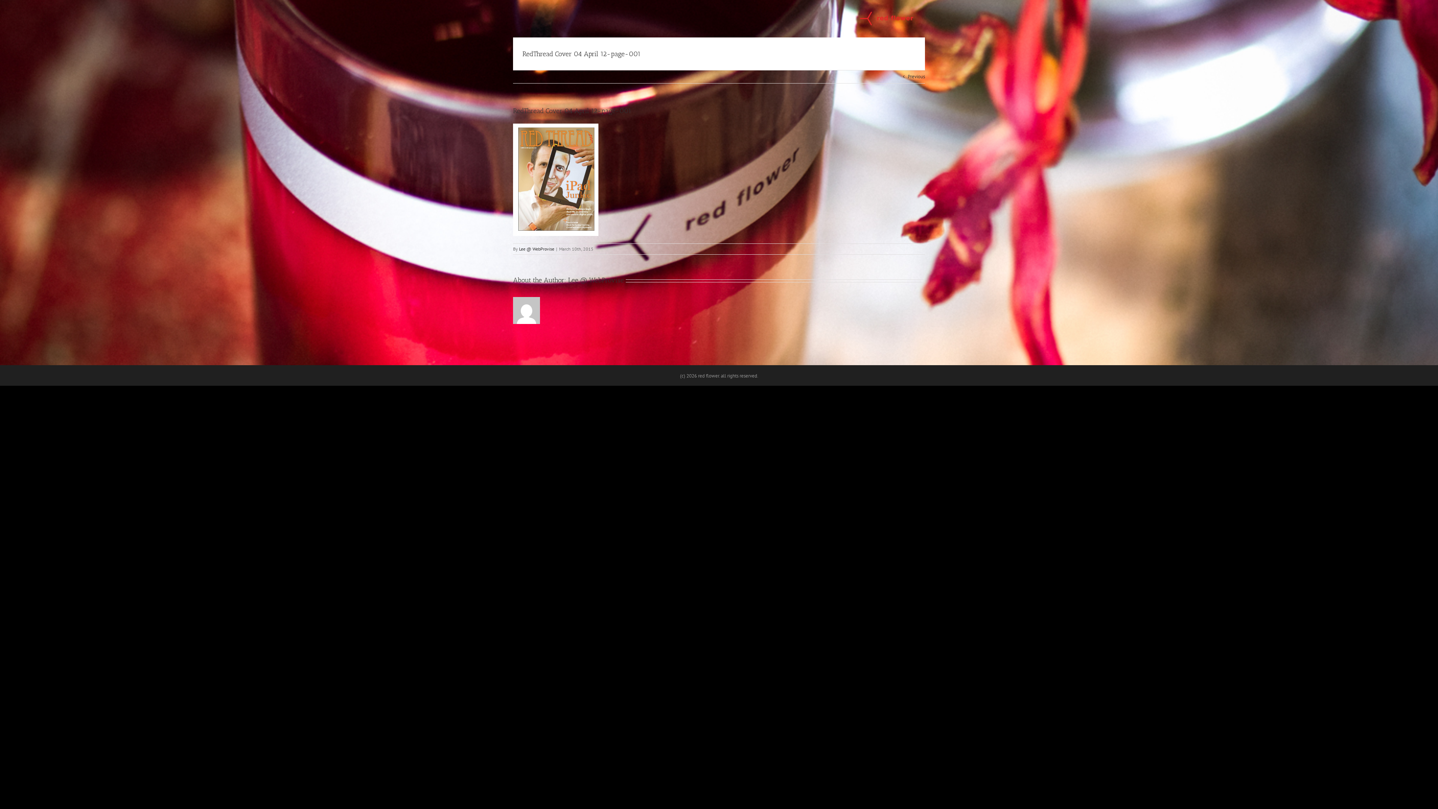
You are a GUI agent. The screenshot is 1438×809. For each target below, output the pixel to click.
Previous (916, 76)
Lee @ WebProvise (536, 249)
